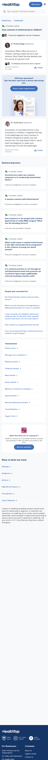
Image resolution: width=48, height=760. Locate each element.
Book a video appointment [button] (24, 89)
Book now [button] (36, 4)
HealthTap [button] (6, 20)
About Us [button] (28, 750)
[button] (11, 4)
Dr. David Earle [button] (17, 123)
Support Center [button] (30, 754)
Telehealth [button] (18, 20)
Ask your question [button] (24, 447)
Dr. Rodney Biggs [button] (18, 44)
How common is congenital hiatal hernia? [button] (22, 325)
